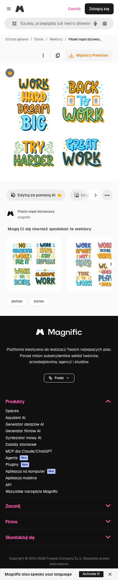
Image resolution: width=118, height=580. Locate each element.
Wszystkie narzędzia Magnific (31, 491)
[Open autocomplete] (12, 23)
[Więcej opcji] (43, 55)
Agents (16, 457)
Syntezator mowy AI (23, 437)
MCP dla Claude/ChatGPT (28, 451)
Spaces (12, 410)
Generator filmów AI (23, 430)
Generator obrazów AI (24, 424)
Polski (59, 378)
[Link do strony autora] (10, 214)
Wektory (56, 39)
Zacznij (12, 506)
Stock (39, 39)
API (8, 484)
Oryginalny (37, 73)
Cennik (74, 8)
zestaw (17, 301)
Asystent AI (15, 417)
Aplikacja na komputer (29, 471)
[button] (59, 378)
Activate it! (91, 574)
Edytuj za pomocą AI (33, 197)
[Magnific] (59, 333)
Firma (11, 521)
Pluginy (16, 464)
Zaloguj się (99, 8)
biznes (39, 301)
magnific (24, 217)
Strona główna (16, 39)
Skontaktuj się (20, 537)
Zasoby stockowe (20, 444)
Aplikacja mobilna (21, 477)
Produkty (14, 401)
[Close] (110, 574)
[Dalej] (95, 195)
